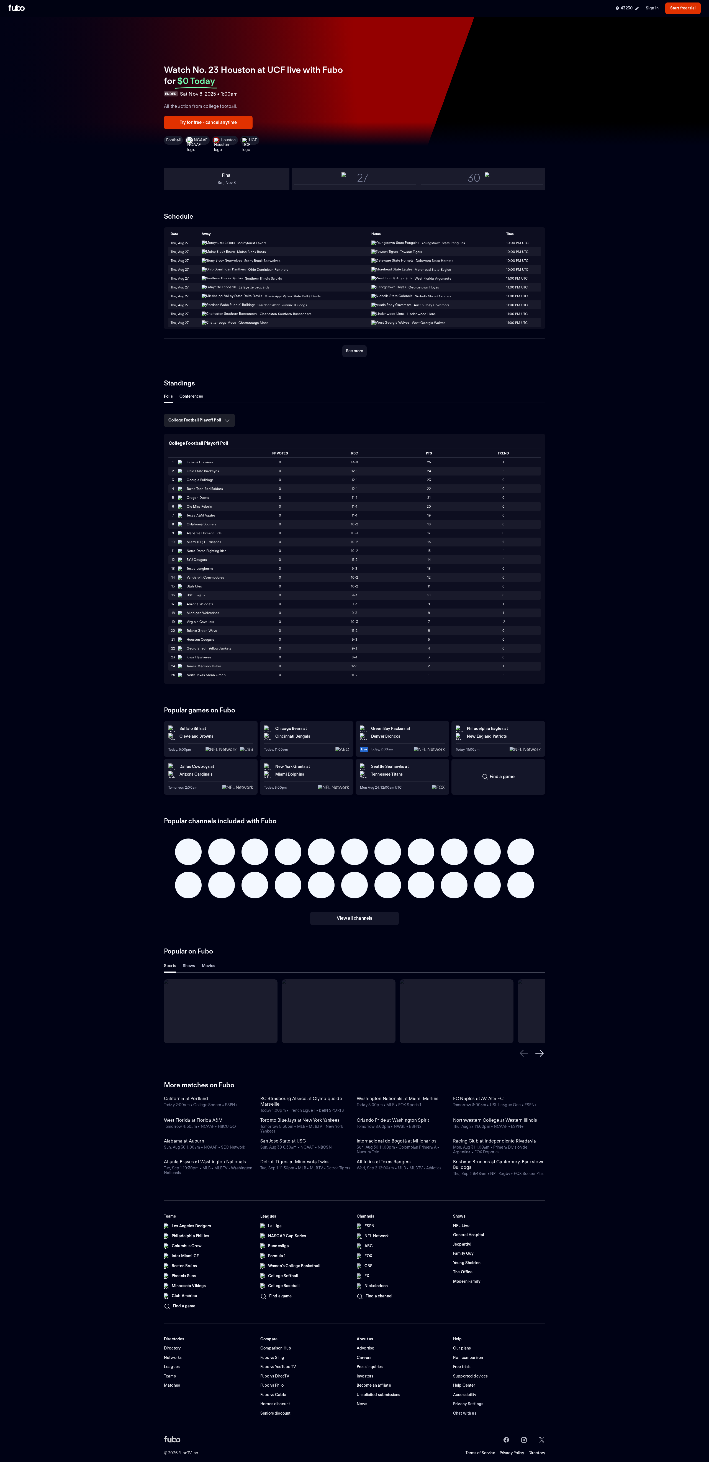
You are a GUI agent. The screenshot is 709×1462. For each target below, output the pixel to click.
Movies (208, 965)
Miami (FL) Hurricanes (204, 542)
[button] (524, 1053)
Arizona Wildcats (200, 604)
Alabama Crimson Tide (204, 533)
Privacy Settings (468, 1404)
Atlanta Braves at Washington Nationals (205, 1161)
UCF (253, 140)
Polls (168, 396)
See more (354, 351)
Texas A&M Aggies (201, 515)
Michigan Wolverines (203, 613)
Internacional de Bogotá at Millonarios (396, 1141)
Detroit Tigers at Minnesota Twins (295, 1161)
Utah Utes (194, 586)
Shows (189, 965)
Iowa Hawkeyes (199, 657)
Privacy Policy (512, 1453)
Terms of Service (480, 1453)
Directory (536, 1453)
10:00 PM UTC (517, 252)
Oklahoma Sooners (201, 524)
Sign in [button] (652, 8)
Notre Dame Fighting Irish (207, 551)
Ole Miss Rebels (199, 506)
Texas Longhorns (200, 568)
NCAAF (200, 140)
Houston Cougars (200, 639)
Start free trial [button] (683, 8)
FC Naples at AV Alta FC (478, 1098)
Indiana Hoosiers (200, 462)
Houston (228, 140)
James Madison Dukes (204, 666)
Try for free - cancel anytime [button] (208, 122)
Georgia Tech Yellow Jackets (209, 648)
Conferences (191, 396)
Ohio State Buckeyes (203, 471)
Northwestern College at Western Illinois (495, 1120)
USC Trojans (196, 595)
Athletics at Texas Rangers (384, 1161)
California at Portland (186, 1098)
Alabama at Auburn (184, 1141)
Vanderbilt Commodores (205, 577)
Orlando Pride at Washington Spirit (393, 1120)
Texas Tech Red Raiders (205, 489)
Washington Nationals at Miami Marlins (397, 1098)
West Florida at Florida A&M (193, 1120)
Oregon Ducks (198, 497)
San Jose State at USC (283, 1141)
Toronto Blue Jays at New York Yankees (300, 1120)
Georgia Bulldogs (200, 480)
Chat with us (464, 1413)
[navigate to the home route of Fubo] (16, 8)
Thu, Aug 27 (180, 252)
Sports (170, 965)
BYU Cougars (197, 560)
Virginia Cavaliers (200, 622)
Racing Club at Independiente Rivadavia (494, 1141)
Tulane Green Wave (202, 630)
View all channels (355, 918)
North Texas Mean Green (206, 675)
